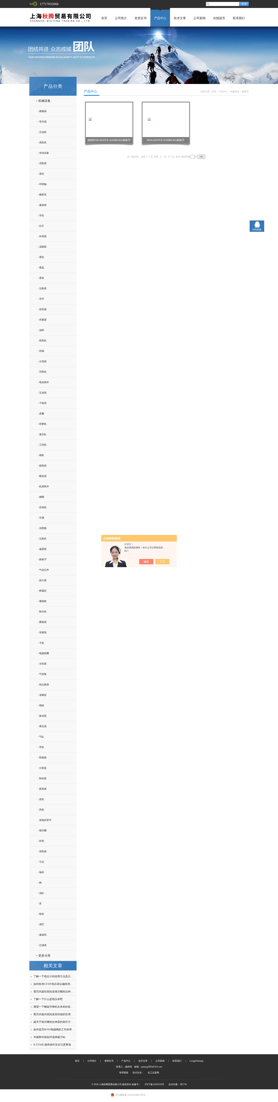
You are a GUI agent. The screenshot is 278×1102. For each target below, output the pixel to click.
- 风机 (41, 809)
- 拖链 (41, 705)
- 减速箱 (42, 205)
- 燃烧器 (42, 111)
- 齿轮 (41, 799)
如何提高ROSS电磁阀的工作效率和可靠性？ (59, 1029)
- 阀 (40, 882)
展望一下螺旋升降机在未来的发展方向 (55, 1006)
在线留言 (219, 18)
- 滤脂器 (42, 246)
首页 (104, 18)
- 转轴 (41, 351)
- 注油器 (42, 392)
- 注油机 (42, 132)
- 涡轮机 (42, 142)
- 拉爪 (41, 225)
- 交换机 (42, 538)
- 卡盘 (41, 642)
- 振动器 (42, 715)
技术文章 (180, 18)
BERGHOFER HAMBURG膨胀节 (166, 140)
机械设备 (234, 91)
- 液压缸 (42, 434)
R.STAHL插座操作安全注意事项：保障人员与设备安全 (65, 1044)
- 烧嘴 (41, 496)
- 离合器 (42, 726)
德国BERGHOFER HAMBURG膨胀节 (109, 140)
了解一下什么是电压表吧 (48, 999)
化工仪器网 (153, 1072)
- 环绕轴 (42, 184)
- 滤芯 (41, 924)
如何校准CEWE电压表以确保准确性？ (55, 984)
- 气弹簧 (42, 674)
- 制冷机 (42, 611)
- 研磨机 (42, 423)
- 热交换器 (43, 684)
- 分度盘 (42, 768)
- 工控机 (42, 444)
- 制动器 (42, 778)
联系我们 (239, 18)
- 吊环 (41, 298)
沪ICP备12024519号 (154, 1084)
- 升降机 (42, 371)
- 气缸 (41, 736)
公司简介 (121, 18)
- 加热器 (42, 851)
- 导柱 (41, 215)
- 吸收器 (42, 476)
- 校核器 (42, 465)
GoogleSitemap (196, 1061)
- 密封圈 (42, 830)
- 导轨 (41, 747)
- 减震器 (42, 549)
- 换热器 (42, 788)
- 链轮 (41, 913)
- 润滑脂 (42, 528)
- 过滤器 (42, 945)
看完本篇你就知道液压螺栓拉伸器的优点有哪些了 (62, 991)
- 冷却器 (42, 663)
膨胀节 (245, 91)
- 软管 (41, 840)
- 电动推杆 (43, 382)
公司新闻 (199, 18)
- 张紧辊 (42, 632)
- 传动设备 (43, 152)
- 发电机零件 (44, 820)
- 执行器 (42, 580)
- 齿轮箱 (42, 309)
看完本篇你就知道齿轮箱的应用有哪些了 (57, 1014)
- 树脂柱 (42, 590)
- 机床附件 (43, 486)
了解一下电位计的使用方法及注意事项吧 (57, 976)
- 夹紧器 (42, 319)
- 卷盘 (41, 267)
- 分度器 (42, 361)
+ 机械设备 (43, 100)
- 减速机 (42, 934)
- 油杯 (41, 330)
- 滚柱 (41, 173)
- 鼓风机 (42, 340)
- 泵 (40, 903)
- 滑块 (41, 278)
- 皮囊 (41, 413)
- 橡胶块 (42, 194)
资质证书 (140, 18)
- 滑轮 (41, 257)
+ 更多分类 (43, 955)
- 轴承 (41, 872)
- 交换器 (42, 288)
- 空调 (41, 517)
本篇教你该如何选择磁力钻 (49, 1037)
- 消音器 (42, 163)
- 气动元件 (43, 569)
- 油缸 (41, 893)
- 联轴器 (42, 757)
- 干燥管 (42, 403)
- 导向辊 (42, 121)
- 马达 (41, 861)
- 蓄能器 (42, 622)
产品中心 (160, 18)
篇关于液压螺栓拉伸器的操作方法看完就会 (58, 1021)
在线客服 (256, 229)
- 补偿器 (42, 236)
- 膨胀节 (42, 559)
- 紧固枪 (42, 601)
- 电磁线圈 (43, 653)
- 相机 (41, 455)
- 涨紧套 (42, 695)
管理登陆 (123, 1072)
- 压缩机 (42, 507)
